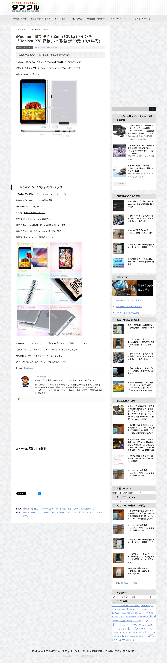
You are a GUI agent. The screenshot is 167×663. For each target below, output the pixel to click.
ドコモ (151, 629)
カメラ (126, 625)
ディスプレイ (144, 629)
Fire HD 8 (144, 609)
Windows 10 (137, 621)
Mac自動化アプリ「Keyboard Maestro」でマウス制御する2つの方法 (141, 204)
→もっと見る (120, 184)
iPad (135, 613)
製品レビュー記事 (129, 583)
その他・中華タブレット (43, 47)
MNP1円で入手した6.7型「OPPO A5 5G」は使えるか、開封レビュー (140, 571)
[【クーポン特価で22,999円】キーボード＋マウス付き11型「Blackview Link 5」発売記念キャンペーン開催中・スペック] (119, 136)
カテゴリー (116, 597)
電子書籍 (130, 640)
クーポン (133, 624)
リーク (152, 632)
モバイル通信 (142, 632)
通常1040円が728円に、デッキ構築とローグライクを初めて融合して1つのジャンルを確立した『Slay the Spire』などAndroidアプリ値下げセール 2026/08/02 (141, 444)
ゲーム (141, 625)
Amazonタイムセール (130, 605)
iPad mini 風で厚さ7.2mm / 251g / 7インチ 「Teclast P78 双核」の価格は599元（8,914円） (83, 651)
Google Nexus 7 (121, 613)
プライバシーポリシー (124, 501)
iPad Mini (141, 613)
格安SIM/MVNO (118, 19)
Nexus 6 (147, 616)
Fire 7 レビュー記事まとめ (127, 313)
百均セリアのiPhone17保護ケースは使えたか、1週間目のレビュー (141, 247)
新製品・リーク (20, 19)
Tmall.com (28, 368)
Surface (115, 621)
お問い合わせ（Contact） (140, 19)
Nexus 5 (141, 617)
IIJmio (130, 613)
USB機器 (129, 621)
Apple (151, 606)
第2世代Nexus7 (141, 636)
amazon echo (116, 606)
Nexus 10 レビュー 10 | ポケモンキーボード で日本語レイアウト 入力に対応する (58, 509)
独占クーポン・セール (40, 19)
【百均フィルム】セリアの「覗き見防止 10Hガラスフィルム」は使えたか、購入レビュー (141, 218)
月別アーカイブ (118, 493)
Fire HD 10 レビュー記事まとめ (129, 300)
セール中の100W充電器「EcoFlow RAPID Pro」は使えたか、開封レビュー (141, 473)
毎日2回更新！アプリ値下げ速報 (69, 19)
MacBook (128, 616)
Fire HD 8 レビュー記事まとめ (129, 306)
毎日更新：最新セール (97, 19)
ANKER (145, 605)
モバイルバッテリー (127, 632)
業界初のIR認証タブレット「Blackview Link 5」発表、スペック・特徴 (141, 168)
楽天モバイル (131, 636)
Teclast (54, 47)
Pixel (153, 616)
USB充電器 (122, 621)
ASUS (124, 609)
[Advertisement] (38, 161)
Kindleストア (118, 616)
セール (132, 628)
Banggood (131, 609)
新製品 (122, 636)
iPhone (149, 612)
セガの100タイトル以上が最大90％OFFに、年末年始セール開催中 (141, 261)
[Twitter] (19, 399)
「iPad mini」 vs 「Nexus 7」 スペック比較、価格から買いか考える (141, 370)
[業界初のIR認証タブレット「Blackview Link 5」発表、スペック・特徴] (119, 176)
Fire (138, 609)
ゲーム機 (148, 625)
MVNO (134, 616)
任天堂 (114, 636)
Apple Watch (116, 609)
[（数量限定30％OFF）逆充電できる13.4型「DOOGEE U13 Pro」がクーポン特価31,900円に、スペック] (119, 156)
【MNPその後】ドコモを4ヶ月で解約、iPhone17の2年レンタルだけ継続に (141, 458)
